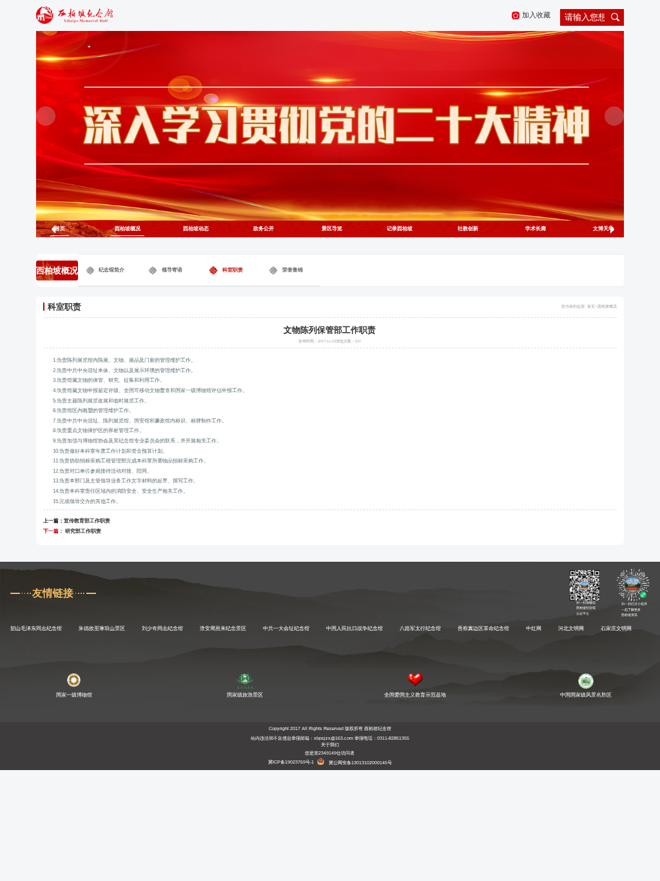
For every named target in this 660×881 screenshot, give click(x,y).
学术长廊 (535, 229)
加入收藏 (536, 15)
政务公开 (263, 229)
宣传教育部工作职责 (87, 521)
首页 (60, 229)
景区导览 (332, 229)
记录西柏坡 (399, 229)
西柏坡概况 (128, 229)
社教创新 (468, 229)
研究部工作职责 (83, 531)
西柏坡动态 (196, 229)
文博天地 (603, 229)
